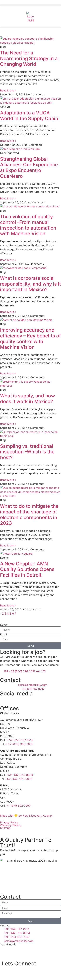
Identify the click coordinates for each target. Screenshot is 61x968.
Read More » (8, 90)
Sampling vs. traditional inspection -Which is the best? (27, 451)
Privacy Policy (9, 822)
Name (3, 625)
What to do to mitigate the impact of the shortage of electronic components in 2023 (29, 514)
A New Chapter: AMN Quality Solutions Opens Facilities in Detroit (27, 569)
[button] (30, 5)
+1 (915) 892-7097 (18, 805)
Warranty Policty (10, 825)
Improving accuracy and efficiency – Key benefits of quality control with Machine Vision (30, 338)
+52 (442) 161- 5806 (18, 779)
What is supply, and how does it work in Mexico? (27, 398)
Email (3, 634)
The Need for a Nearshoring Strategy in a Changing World (29, 58)
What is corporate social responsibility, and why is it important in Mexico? (30, 283)
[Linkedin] (13, 700)
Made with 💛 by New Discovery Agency (26, 815)
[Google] (23, 700)
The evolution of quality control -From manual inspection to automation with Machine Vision (28, 225)
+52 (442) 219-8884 (19, 775)
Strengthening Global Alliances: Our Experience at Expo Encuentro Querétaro (29, 167)
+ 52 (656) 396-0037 (19, 744)
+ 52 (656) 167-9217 (19, 740)
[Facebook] (4, 700)
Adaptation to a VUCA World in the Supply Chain (29, 115)
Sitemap (5, 827)
